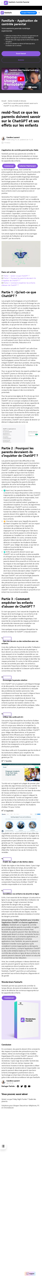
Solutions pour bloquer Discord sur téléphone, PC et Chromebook (20, 1107)
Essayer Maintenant (28, 12)
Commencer (9, 166)
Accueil (4, 101)
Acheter (21, 60)
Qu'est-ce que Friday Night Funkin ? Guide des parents (19, 1100)
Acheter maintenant (27, 166)
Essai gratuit (21, 53)
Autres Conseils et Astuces (17, 101)
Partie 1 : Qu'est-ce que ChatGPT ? (16, 276)
